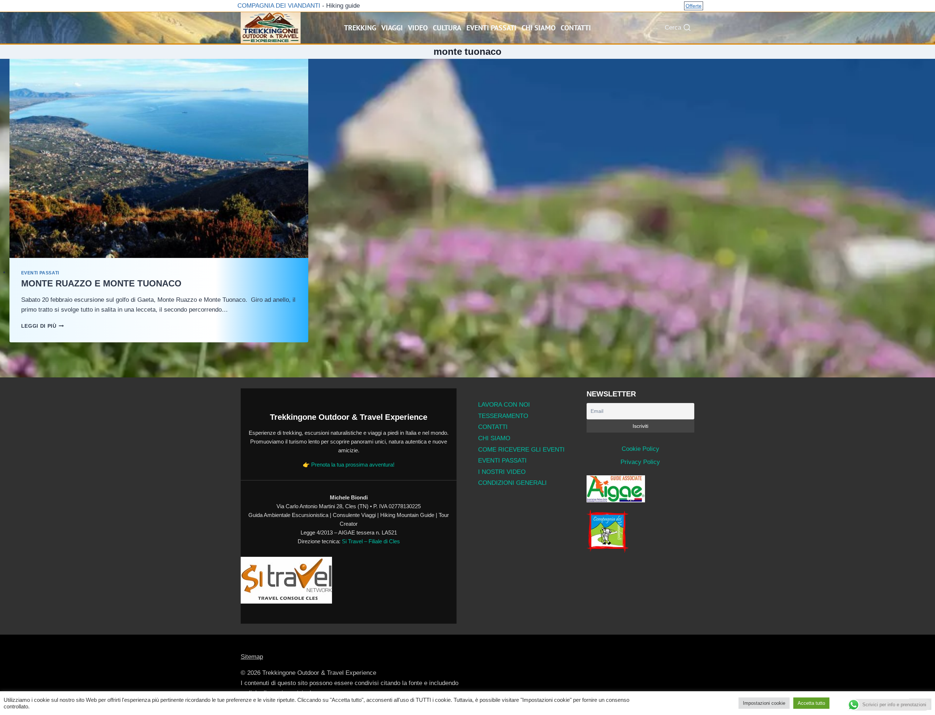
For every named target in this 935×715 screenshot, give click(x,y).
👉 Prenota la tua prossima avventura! (348, 464)
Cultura (447, 28)
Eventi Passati (491, 28)
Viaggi (392, 28)
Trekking (360, 28)
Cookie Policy (640, 448)
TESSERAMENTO (503, 415)
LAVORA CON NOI (504, 404)
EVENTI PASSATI (502, 460)
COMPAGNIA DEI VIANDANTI (278, 5)
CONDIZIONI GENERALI (512, 482)
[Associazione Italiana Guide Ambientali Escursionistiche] (641, 488)
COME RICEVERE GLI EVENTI (521, 449)
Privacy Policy (640, 462)
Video (418, 28)
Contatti (576, 28)
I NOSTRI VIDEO (502, 471)
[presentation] (158, 158)
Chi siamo (539, 28)
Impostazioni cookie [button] (764, 703)
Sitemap (252, 656)
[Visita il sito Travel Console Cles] (349, 580)
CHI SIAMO (494, 438)
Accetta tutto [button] (811, 703)
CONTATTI (493, 426)
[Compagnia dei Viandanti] (641, 531)
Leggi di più (42, 326)
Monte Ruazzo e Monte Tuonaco (101, 283)
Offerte (694, 6)
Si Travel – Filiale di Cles (371, 541)
